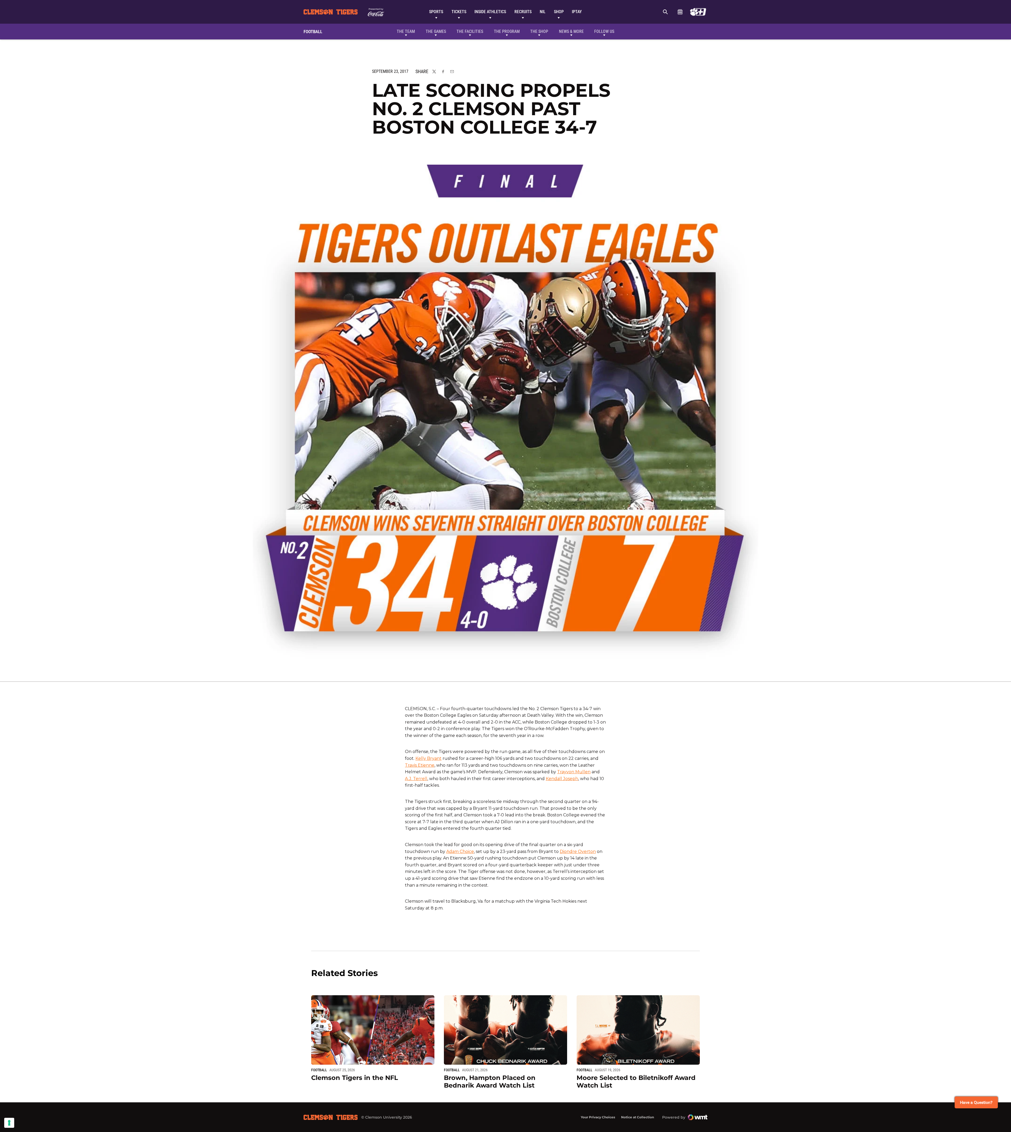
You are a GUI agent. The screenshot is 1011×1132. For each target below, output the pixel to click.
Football (319, 1070)
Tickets (459, 11)
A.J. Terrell (416, 778)
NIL (543, 11)
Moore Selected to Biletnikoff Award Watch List (636, 1081)
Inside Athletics (490, 11)
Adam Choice (460, 851)
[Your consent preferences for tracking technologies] (9, 1123)
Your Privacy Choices (598, 1117)
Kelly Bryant (428, 758)
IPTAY (577, 11)
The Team (406, 31)
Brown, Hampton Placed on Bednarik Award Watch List (490, 1081)
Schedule (680, 12)
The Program (507, 31)
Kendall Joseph (562, 778)
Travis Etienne (419, 765)
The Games (436, 31)
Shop (559, 11)
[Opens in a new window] (698, 12)
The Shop (539, 31)
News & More (571, 31)
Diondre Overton (578, 851)
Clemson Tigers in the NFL (354, 1078)
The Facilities (470, 31)
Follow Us (604, 31)
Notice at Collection (637, 1117)
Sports (436, 11)
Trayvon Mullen (574, 771)
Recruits (523, 11)
